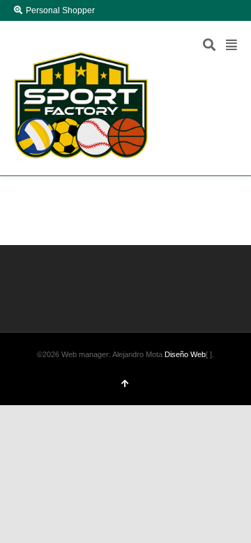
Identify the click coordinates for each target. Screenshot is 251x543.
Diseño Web (185, 354)
